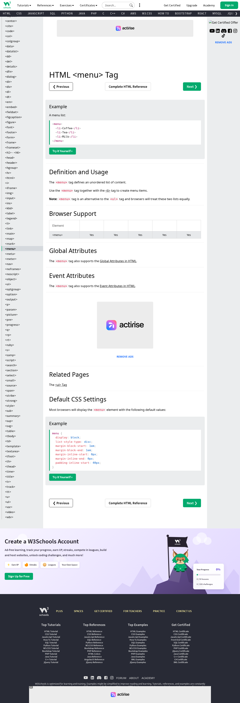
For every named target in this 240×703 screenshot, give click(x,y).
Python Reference (94, 642)
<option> (11, 294)
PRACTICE (159, 611)
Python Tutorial (51, 645)
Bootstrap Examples (138, 651)
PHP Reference (94, 651)
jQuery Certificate (180, 651)
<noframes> (13, 269)
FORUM (121, 678)
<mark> (10, 243)
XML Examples (138, 659)
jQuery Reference (94, 662)
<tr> (8, 481)
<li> (7, 223)
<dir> (8, 81)
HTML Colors (94, 653)
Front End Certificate (181, 639)
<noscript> (12, 274)
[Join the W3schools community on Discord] (224, 31)
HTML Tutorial (51, 631)
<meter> (10, 259)
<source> (11, 385)
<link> (9, 228)
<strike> (10, 395)
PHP (94, 13)
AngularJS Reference (94, 659)
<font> (9, 127)
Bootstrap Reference (94, 648)
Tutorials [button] (23, 5)
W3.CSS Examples (137, 648)
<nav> (9, 264)
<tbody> (10, 436)
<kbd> (9, 208)
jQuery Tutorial (51, 662)
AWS (133, 13)
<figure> (10, 122)
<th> (8, 461)
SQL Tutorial (51, 642)
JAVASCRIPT (36, 13)
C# (123, 13)
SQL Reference (94, 639)
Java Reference (94, 656)
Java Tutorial (51, 656)
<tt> (8, 492)
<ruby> (9, 345)
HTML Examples (138, 631)
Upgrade (191, 5)
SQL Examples (138, 642)
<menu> (10, 249)
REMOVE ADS (125, 356)
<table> (10, 431)
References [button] (44, 5)
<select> (10, 375)
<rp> (8, 335)
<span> (10, 390)
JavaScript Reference (94, 636)
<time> (10, 471)
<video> (10, 512)
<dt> (8, 97)
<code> (9, 31)
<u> (7, 497)
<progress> (12, 324)
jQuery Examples (138, 662)
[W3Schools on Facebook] (229, 31)
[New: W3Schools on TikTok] (223, 36)
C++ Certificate (181, 656)
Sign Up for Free (19, 576)
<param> (11, 309)
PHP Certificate (181, 648)
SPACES (78, 611)
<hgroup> (11, 168)
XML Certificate (181, 662)
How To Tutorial (50, 639)
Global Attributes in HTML (118, 261)
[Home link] (7, 5)
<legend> (11, 218)
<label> (10, 213)
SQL (53, 13)
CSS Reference (94, 634)
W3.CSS (147, 13)
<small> (10, 380)
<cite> (9, 26)
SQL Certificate (181, 642)
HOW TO (163, 13)
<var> (8, 507)
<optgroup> (13, 289)
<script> (10, 360)
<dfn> (9, 71)
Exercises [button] (66, 5)
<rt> (8, 340)
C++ (113, 13)
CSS (19, 13)
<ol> (8, 284)
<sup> (9, 421)
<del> (8, 61)
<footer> (11, 132)
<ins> (8, 203)
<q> (7, 330)
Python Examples (138, 645)
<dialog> (10, 76)
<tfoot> (10, 456)
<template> (13, 446)
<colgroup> (12, 41)
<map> (9, 238)
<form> (10, 137)
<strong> (11, 400)
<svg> (9, 426)
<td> (8, 441)
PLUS (59, 611)
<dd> (8, 56)
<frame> (10, 142)
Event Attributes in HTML (117, 286)
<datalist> (12, 51)
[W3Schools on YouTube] (212, 31)
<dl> (8, 92)
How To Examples (138, 639)
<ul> (8, 502)
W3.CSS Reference (94, 645)
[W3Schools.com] (44, 613)
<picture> (11, 314)
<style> (10, 405)
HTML (7, 13)
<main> (10, 233)
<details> (11, 66)
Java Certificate (180, 653)
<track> (10, 486)
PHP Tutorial (51, 653)
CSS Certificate (181, 634)
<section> (11, 370)
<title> (9, 476)
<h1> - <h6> (12, 152)
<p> (7, 304)
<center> (11, 21)
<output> (11, 299)
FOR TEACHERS (132, 611)
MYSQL (217, 13)
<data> (9, 46)
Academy (209, 5)
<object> (11, 279)
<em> (9, 102)
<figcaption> (13, 117)
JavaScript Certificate (180, 636)
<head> (10, 157)
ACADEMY (148, 678)
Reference (128, 86)
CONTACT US (184, 611)
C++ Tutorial (51, 659)
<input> (10, 198)
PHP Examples (138, 653)
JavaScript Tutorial (51, 636)
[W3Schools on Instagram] (235, 31)
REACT (202, 13)
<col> (8, 36)
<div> (8, 87)
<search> (11, 365)
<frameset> (12, 147)
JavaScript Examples (138, 636)
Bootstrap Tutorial (51, 651)
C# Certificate (180, 659)
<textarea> (12, 451)
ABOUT (134, 678)
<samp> (10, 355)
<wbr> (9, 517)
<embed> (11, 107)
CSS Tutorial (51, 634)
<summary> (12, 416)
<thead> (10, 466)
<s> (7, 350)
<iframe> (11, 188)
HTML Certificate (181, 631)
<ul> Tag (61, 385)
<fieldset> (11, 112)
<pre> (9, 319)
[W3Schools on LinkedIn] (217, 31)
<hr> (8, 173)
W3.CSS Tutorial (51, 648)
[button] (131, 5)
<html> (10, 178)
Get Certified (172, 5)
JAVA (82, 13)
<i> (7, 183)
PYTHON (67, 13)
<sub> (9, 411)
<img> (9, 193)
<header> (11, 162)
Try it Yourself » (62, 151)
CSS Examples (138, 634)
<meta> (10, 254)
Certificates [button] (88, 5)
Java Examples (138, 656)
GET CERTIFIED (103, 611)
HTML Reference (94, 631)
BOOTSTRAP (183, 13)
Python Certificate (181, 645)
